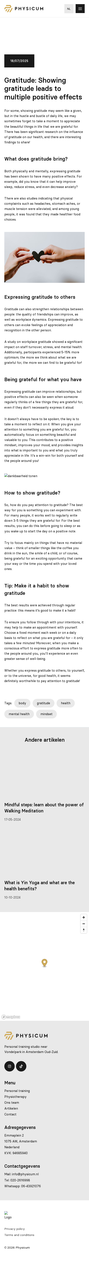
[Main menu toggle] (80, 8)
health (65, 703)
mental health (19, 714)
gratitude (43, 703)
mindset (46, 714)
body (22, 703)
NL (69, 8)
